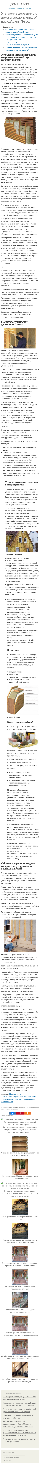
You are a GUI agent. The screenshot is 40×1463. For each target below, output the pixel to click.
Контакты (5, 1455)
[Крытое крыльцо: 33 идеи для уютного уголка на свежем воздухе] (20, 1173)
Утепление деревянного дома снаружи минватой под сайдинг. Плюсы (20, 30)
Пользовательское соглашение (17, 1455)
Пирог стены (12, 42)
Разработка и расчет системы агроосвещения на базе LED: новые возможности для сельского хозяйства (18, 1424)
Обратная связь (7, 1460)
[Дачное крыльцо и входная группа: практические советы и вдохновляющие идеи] (20, 1330)
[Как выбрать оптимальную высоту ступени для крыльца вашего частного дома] (20, 1376)
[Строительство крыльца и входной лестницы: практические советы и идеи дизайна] (20, 1260)
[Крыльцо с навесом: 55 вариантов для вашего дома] (20, 1214)
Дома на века (20, 4)
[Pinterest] (20, 1113)
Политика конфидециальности (11, 1457)
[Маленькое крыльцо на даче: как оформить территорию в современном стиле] (20, 1237)
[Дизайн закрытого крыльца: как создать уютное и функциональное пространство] (20, 1353)
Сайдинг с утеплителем (11, 1109)
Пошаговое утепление (25, 1107)
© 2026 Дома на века (8, 1452)
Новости (20, 8)
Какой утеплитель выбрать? (18, 45)
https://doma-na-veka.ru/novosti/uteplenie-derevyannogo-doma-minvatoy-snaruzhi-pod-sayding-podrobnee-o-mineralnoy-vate (19, 1098)
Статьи (28, 8)
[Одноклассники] (27, 1113)
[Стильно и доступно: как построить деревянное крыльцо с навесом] (20, 1150)
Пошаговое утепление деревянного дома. (21, 34)
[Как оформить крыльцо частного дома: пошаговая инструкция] (20, 1283)
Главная (11, 8)
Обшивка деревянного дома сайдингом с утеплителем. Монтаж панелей (21, 48)
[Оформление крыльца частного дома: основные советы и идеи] (20, 1307)
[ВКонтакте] (12, 1113)
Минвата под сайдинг (13, 1107)
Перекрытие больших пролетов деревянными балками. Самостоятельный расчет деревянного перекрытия (19, 1432)
